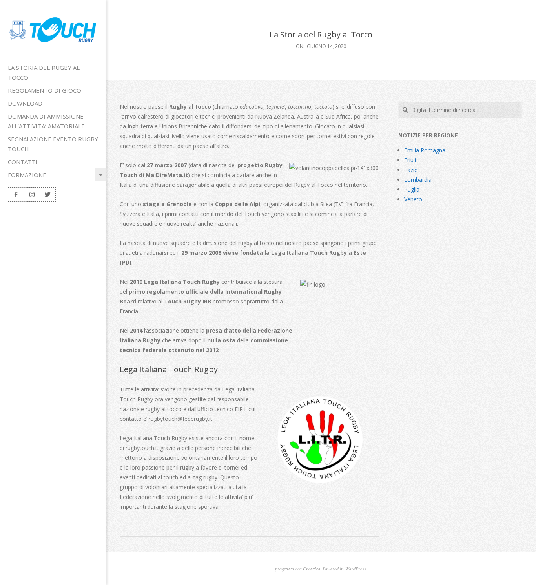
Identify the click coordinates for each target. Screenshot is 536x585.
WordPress (355, 568)
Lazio (411, 170)
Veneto (413, 199)
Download (25, 103)
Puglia (411, 189)
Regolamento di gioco (44, 90)
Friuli (410, 160)
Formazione (27, 175)
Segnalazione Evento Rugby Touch (53, 144)
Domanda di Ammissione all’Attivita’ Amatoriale (46, 121)
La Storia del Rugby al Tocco (44, 72)
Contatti (23, 162)
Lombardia (418, 179)
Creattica (311, 568)
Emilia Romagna (424, 150)
